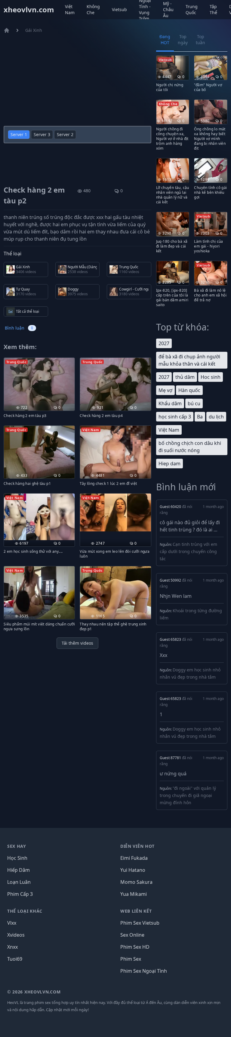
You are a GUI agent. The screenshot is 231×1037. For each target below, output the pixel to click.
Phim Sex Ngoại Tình (143, 971)
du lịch (216, 416)
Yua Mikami (133, 894)
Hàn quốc (189, 390)
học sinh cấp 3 (175, 416)
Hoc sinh (210, 377)
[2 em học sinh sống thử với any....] (39, 517)
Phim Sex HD (134, 947)
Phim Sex (130, 959)
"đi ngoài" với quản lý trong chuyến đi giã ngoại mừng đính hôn (188, 795)
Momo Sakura (136, 882)
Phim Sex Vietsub (139, 923)
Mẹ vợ (165, 390)
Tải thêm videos (77, 643)
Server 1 (19, 134)
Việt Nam (70, 9)
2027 (164, 343)
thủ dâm (185, 377)
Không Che (93, 9)
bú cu (194, 403)
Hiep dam (169, 463)
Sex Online (132, 935)
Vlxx (11, 923)
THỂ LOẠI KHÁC (24, 911)
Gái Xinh (33, 30)
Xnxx (12, 947)
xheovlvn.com (29, 9)
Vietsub (119, 9)
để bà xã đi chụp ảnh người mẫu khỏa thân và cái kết (189, 360)
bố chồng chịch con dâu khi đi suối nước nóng (190, 447)
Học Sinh (17, 858)
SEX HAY (16, 846)
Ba (200, 416)
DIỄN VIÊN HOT (137, 846)
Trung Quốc (192, 9)
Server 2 (65, 134)
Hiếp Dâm (18, 870)
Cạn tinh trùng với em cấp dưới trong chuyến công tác (188, 551)
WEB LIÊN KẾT (136, 911)
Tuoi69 (14, 959)
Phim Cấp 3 (20, 894)
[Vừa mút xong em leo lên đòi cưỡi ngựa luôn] (115, 512)
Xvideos (16, 935)
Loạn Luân (19, 882)
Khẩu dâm (170, 403)
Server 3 (42, 134)
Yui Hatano (132, 870)
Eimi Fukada (134, 858)
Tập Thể (213, 9)
